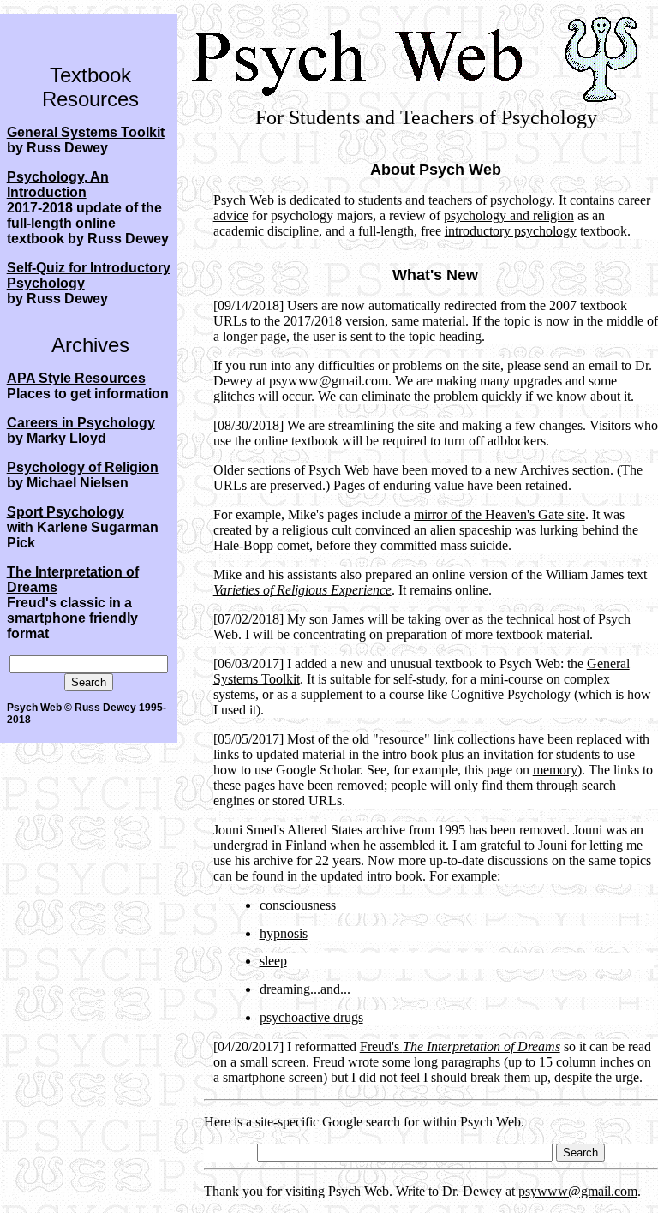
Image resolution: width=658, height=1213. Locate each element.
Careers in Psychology (81, 422)
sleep (273, 960)
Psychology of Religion (83, 467)
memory (555, 769)
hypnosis (284, 933)
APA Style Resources (76, 378)
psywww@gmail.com (577, 1191)
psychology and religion (509, 215)
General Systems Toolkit (85, 132)
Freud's (460, 1046)
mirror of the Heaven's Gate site (499, 514)
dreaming (285, 989)
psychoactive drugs (311, 1017)
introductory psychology (511, 231)
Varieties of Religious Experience (302, 590)
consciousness (298, 905)
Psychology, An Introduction (58, 185)
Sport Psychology (65, 512)
